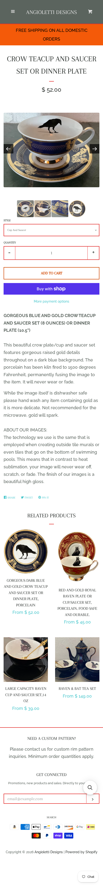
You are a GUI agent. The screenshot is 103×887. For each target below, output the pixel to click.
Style (7, 220)
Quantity (10, 242)
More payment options (51, 301)
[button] (90, 788)
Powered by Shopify (81, 852)
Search (51, 817)
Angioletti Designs (51, 12)
